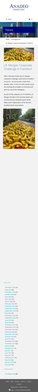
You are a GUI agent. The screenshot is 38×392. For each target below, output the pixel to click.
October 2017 (9, 348)
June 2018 (8, 346)
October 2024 (9, 294)
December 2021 (10, 325)
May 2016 (8, 360)
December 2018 (10, 341)
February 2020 (10, 332)
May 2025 (8, 290)
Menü (10, 19)
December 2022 (10, 315)
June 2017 (8, 353)
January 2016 (9, 362)
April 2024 (8, 299)
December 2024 (10, 292)
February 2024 (10, 304)
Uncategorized (10, 374)
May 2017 (8, 355)
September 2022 (10, 318)
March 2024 (9, 301)
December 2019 (10, 334)
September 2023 (10, 311)
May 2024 (8, 297)
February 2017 (10, 358)
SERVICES (17, 381)
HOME (7, 381)
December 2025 (10, 287)
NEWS (11, 381)
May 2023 (8, 313)
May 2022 (8, 322)
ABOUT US (23, 381)
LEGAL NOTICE (14, 387)
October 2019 (9, 337)
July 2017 (8, 351)
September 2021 (10, 327)
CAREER (29, 381)
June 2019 (8, 339)
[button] (30, 19)
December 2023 (10, 306)
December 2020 (10, 330)
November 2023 (10, 308)
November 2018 (10, 344)
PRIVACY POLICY (23, 387)
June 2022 (8, 320)
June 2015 (8, 365)
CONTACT (19, 384)
